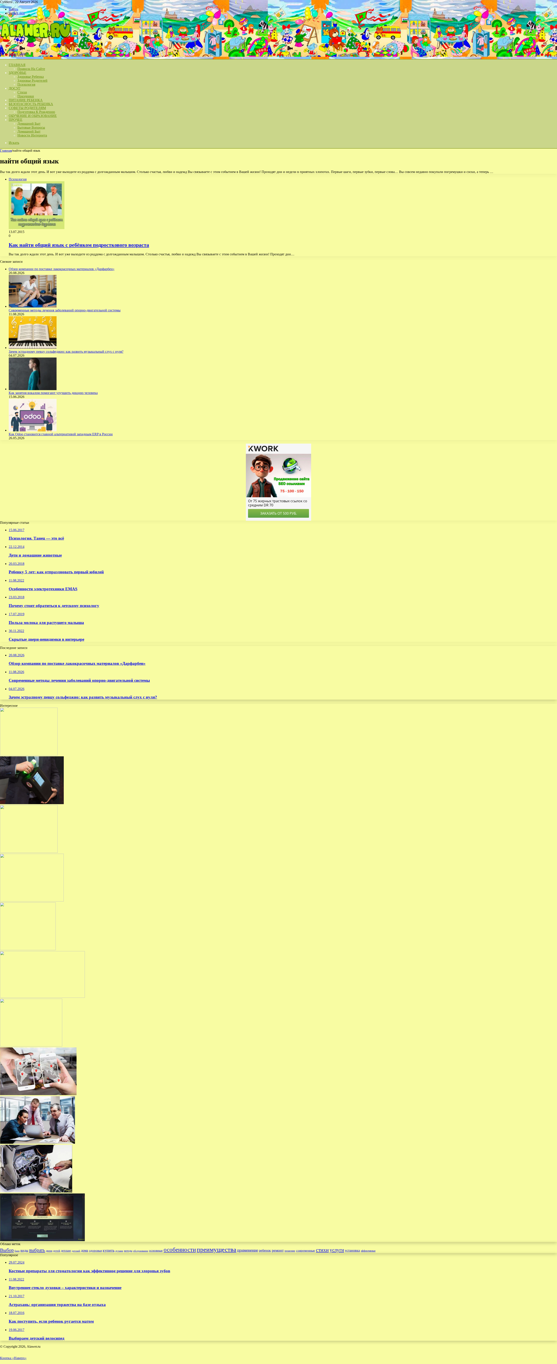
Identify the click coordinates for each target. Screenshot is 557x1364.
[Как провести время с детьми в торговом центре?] (29, 851)
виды (24, 1250)
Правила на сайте (31, 69)
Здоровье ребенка (30, 76)
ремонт (278, 1250)
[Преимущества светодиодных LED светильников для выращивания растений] (31, 1045)
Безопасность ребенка (31, 104)
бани (17, 1251)
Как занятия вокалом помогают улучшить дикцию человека (53, 393)
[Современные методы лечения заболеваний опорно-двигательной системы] (33, 306)
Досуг (14, 88)
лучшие (119, 1251)
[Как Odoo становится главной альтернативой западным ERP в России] (33, 430)
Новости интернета (32, 135)
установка (352, 1250)
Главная (6, 150)
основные (156, 1250)
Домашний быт (28, 123)
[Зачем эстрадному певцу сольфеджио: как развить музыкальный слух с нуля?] (33, 347)
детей (56, 1250)
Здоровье (17, 73)
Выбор (7, 1250)
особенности (180, 1249)
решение (290, 1250)
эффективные (368, 1250)
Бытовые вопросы (31, 127)
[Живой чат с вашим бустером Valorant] (42, 1240)
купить (108, 1250)
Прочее (15, 119)
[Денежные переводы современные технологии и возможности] (38, 1094)
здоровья (95, 1250)
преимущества (216, 1249)
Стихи (22, 92)
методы (128, 1250)
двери (49, 1250)
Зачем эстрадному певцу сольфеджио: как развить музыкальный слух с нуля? (66, 351)
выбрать (37, 1250)
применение (247, 1250)
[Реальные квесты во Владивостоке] (29, 754)
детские (66, 1250)
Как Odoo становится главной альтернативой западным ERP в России (61, 434)
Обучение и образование (33, 116)
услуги (337, 1250)
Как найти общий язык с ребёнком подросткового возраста (79, 245)
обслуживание (140, 1251)
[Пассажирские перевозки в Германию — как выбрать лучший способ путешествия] (32, 900)
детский (76, 1251)
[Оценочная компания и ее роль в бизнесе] (42, 996)
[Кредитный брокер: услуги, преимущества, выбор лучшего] (37, 1142)
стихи (322, 1250)
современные (305, 1250)
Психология (26, 84)
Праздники (25, 96)
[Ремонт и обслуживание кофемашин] (36, 1191)
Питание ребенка (26, 100)
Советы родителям (27, 108)
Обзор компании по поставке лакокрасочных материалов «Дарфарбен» (61, 269)
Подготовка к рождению (36, 112)
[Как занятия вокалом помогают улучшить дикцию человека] (33, 389)
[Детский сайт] (35, 42)
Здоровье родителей (32, 80)
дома (84, 1250)
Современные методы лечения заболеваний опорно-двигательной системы (65, 310)
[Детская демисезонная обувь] (28, 949)
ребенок (265, 1250)
